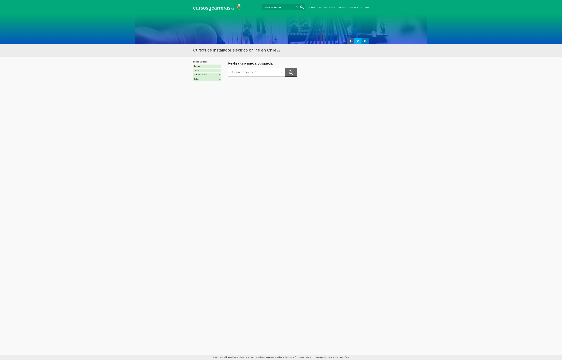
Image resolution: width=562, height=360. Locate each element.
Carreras (311, 7)
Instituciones (342, 7)
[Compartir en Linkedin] (365, 41)
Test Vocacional (356, 7)
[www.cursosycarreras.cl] (218, 7)
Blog (367, 7)
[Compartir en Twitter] (357, 41)
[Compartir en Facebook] (350, 41)
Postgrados (322, 7)
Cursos (332, 7)
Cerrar (347, 357)
